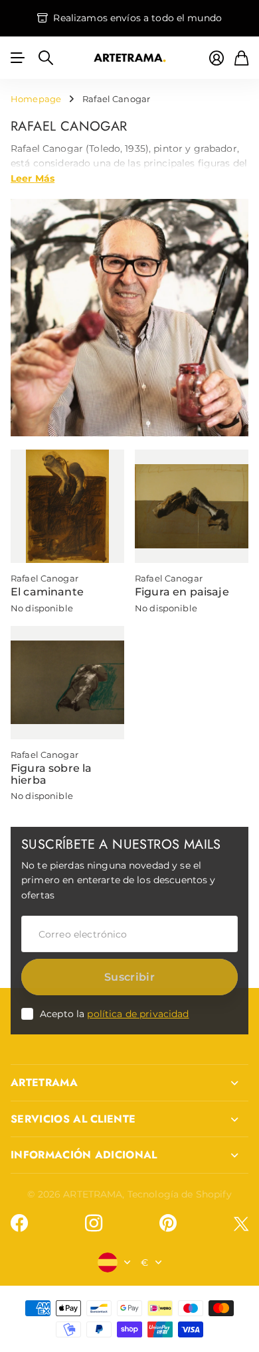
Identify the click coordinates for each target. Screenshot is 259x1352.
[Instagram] (93, 1223)
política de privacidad (138, 1014)
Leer (32, 177)
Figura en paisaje (182, 591)
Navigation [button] (18, 57)
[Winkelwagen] (241, 58)
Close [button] (129, 1082)
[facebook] (19, 1223)
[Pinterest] (168, 1223)
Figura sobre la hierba (51, 774)
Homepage (36, 98)
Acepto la (114, 1014)
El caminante (47, 591)
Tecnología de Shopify (180, 1194)
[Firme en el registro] (216, 58)
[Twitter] (241, 1224)
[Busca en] (46, 57)
